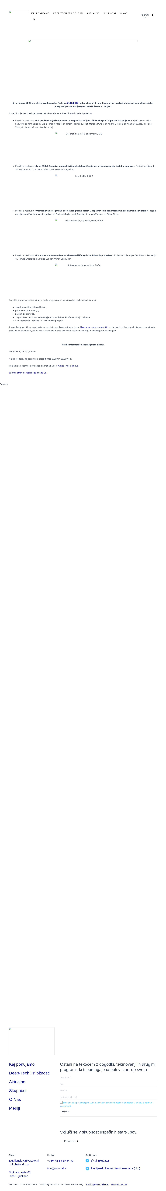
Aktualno (93, 13)
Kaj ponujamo (40, 13)
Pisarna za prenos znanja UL (94, 327)
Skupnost (109, 13)
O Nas (123, 13)
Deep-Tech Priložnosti (68, 13)
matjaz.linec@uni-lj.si (68, 365)
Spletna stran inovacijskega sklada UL (27, 372)
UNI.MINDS (72, 103)
